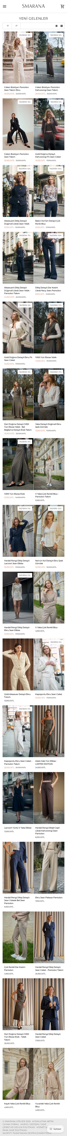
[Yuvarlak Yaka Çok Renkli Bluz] (49, 1074)
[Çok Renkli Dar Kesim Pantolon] (18, 937)
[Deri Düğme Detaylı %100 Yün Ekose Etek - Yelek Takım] (18, 1004)
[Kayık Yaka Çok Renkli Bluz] (18, 1074)
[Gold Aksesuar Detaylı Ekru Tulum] (18, 664)
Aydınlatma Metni (43, 1121)
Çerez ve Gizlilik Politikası (19, 1127)
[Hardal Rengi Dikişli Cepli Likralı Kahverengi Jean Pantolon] (49, 798)
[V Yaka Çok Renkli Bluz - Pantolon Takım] (49, 464)
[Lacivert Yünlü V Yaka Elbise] (18, 798)
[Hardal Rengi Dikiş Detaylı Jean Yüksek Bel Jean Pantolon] (18, 868)
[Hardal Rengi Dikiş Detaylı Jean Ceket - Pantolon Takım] (49, 937)
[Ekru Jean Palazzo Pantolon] (49, 868)
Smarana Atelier (15, 1121)
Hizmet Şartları (46, 1127)
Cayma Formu (11, 1124)
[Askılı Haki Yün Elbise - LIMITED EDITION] (49, 731)
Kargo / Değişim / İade (33, 1124)
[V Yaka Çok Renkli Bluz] (49, 598)
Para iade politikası (15, 1130)
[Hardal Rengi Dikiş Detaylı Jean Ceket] (49, 1004)
